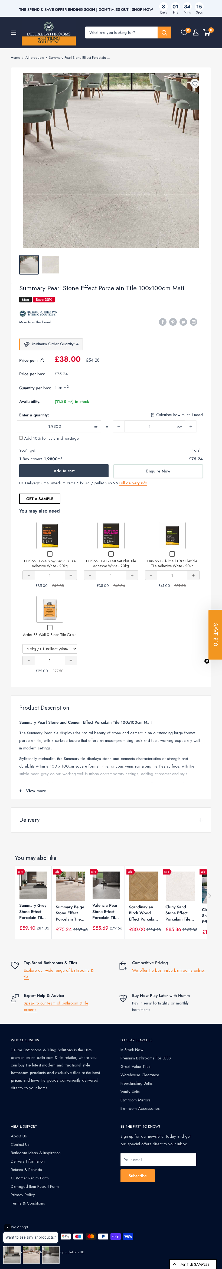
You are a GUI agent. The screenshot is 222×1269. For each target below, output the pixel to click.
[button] (215, 635)
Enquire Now (158, 471)
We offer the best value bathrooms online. (168, 970)
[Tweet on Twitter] (183, 322)
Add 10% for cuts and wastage (51, 438)
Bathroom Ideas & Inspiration (36, 1153)
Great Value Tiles (135, 1066)
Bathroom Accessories (140, 1108)
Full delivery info (133, 483)
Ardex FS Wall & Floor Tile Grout (49, 634)
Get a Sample (39, 498)
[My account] (195, 32)
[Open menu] (13, 33)
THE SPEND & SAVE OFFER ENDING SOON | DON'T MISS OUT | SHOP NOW (86, 9)
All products (34, 57)
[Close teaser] (207, 661)
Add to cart (64, 471)
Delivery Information (28, 1161)
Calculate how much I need (179, 415)
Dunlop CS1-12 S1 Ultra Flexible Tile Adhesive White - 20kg (172, 563)
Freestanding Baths (136, 1083)
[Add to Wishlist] (194, 83)
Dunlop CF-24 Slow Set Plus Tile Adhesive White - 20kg (50, 563)
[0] (184, 32)
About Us (19, 1136)
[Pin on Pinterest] (173, 322)
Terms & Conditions (28, 1203)
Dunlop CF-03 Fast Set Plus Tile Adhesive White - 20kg (111, 563)
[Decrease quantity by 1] (119, 426)
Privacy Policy (23, 1195)
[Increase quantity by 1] (191, 426)
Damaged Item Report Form (35, 1186)
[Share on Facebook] (162, 322)
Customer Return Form (30, 1178)
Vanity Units (130, 1092)
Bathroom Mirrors (135, 1100)
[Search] (164, 32)
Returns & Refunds (26, 1170)
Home (15, 57)
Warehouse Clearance (139, 1075)
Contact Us (20, 1144)
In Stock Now (131, 1050)
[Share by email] (193, 322)
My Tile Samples (195, 1264)
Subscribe (138, 1176)
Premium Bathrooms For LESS (145, 1058)
